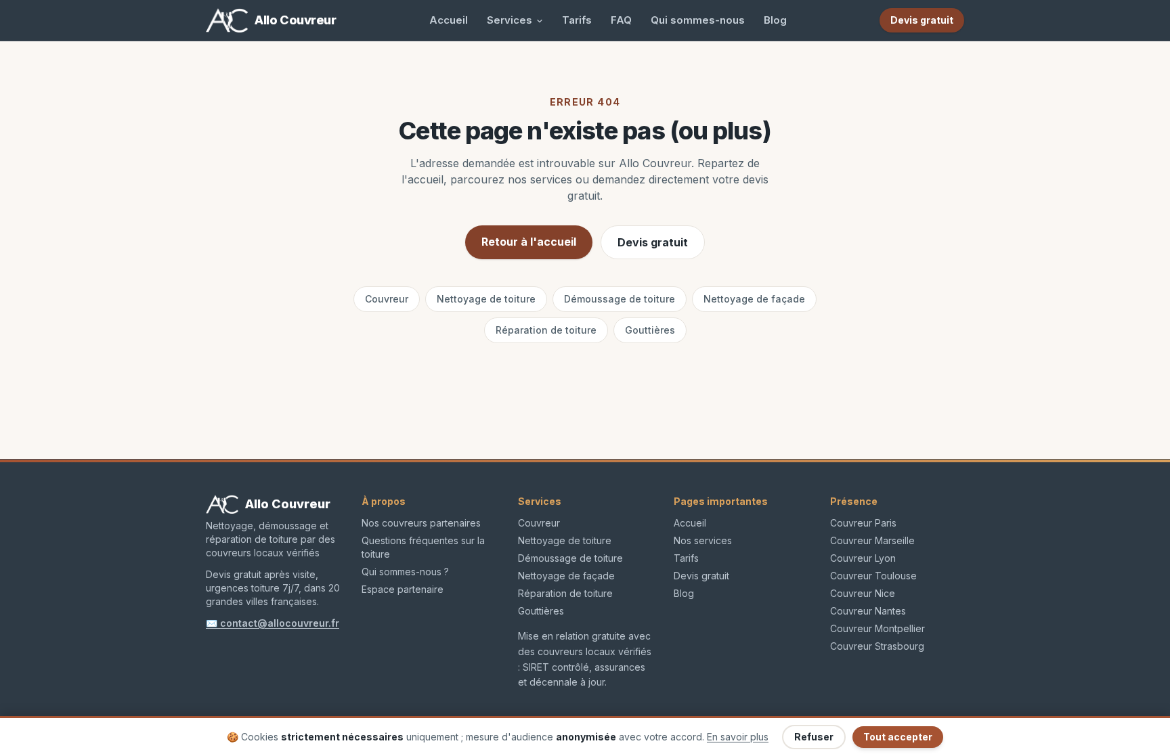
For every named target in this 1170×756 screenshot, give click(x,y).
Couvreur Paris (863, 523)
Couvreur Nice (862, 593)
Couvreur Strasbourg (877, 646)
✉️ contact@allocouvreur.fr (272, 623)
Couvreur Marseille (872, 540)
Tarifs (577, 20)
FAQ (621, 20)
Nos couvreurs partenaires (421, 523)
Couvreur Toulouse (873, 575)
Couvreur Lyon (863, 558)
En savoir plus (737, 736)
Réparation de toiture (546, 330)
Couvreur (386, 299)
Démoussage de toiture (619, 299)
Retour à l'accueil (528, 241)
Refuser (813, 736)
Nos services (703, 540)
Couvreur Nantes (868, 611)
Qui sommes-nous (698, 20)
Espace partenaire (402, 589)
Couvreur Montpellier (877, 628)
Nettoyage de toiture (486, 299)
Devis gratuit (653, 242)
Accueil (448, 20)
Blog (775, 20)
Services (509, 20)
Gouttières (650, 330)
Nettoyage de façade (754, 299)
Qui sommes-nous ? (405, 571)
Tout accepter (897, 736)
